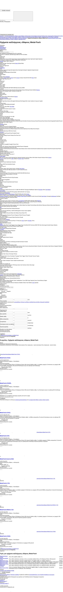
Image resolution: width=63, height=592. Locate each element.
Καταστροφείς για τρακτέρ (5, 37)
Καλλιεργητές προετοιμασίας (47, 35)
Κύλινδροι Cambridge (53, 37)
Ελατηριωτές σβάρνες (33, 37)
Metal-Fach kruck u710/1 (7, 459)
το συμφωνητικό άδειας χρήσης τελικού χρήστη (39, 399)
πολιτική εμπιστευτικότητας (21, 399)
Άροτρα (26, 37)
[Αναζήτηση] (23, 16)
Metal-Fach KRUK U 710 (6, 509)
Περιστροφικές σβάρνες (16, 37)
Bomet (53, 38)
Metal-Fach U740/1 (5, 536)
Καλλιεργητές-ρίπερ (58, 35)
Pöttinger (16, 39)
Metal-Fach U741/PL (5, 383)
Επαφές (12, 570)
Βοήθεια (9, 570)
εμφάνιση (2, 334)
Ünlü (24, 39)
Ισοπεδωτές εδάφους (4, 38)
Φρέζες (23, 37)
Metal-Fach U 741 (5, 483)
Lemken (12, 39)
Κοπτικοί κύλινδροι (22, 38)
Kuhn (60, 38)
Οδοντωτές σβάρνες (13, 38)
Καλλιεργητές (28, 35)
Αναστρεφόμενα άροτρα (36, 35)
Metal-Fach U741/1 (5, 357)
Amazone (50, 38)
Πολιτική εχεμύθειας (14, 574)
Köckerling (7, 39)
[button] (31, 28)
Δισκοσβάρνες (21, 35)
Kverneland (2, 39)
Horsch (57, 38)
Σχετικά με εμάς (3, 570)
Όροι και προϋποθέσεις (5, 574)
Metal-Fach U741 (4, 435)
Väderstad (20, 39)
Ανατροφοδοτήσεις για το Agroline (36, 574)
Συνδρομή (2, 398)
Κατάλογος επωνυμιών (49, 574)
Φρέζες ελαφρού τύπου (43, 37)
